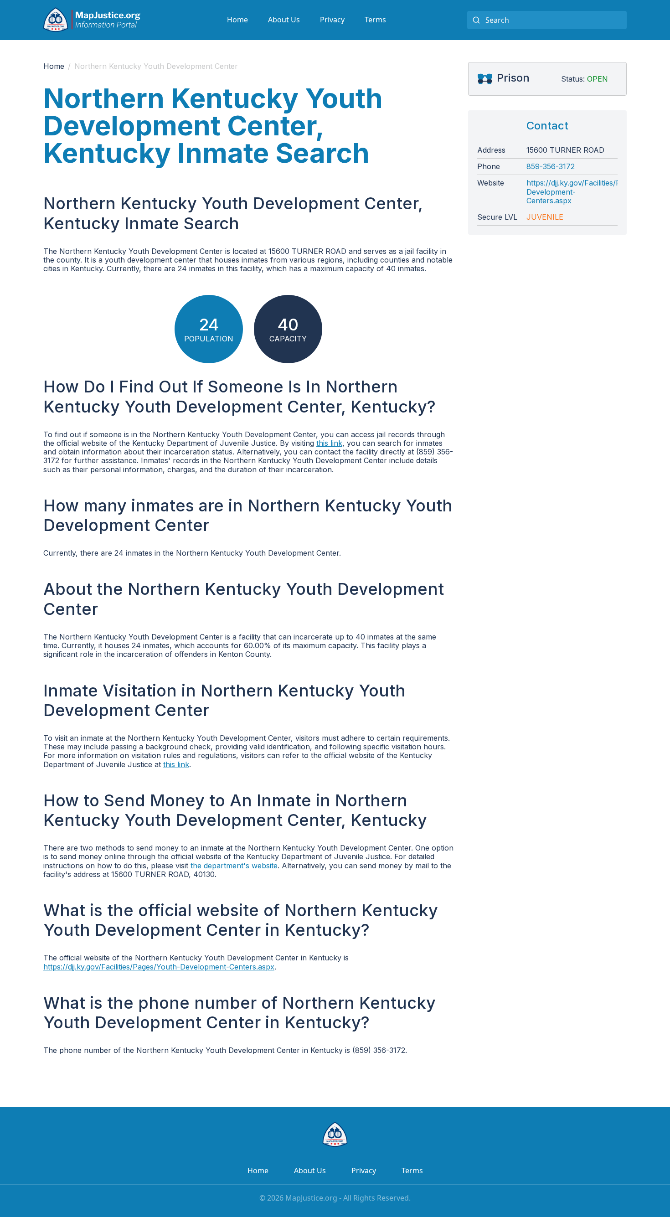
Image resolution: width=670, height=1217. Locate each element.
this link (329, 443)
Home (237, 20)
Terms (375, 20)
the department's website (234, 865)
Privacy (332, 20)
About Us (284, 20)
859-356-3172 (550, 166)
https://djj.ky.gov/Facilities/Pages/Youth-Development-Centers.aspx (158, 966)
